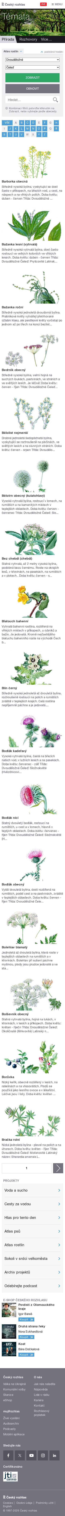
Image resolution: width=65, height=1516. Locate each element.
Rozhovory (28, 39)
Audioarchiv (11, 1423)
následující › (58, 1168)
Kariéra (38, 1400)
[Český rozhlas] (13, 4)
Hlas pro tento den (20, 1217)
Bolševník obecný (15, 1014)
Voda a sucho (16, 1190)
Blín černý (9, 688)
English (7, 1506)
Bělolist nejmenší (15, 433)
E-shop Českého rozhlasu (25, 1300)
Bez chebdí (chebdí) (17, 558)
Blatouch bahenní (15, 621)
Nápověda (41, 1389)
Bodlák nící (10, 818)
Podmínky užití (45, 1502)
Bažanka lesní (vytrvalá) (19, 244)
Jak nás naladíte (44, 1384)
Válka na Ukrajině (14, 1384)
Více (46, 39)
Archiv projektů (17, 1272)
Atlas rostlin (11, 51)
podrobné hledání (53, 52)
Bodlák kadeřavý (14, 751)
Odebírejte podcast (21, 1286)
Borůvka (8, 1077)
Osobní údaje (24, 1502)
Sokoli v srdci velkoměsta (26, 1258)
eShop (7, 1400)
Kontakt (39, 1405)
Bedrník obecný (14, 370)
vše (7, 122)
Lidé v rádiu (41, 1395)
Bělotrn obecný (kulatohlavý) (23, 495)
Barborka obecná (14, 181)
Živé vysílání (11, 1418)
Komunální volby (14, 1389)
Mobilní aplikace (14, 1434)
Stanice (8, 1395)
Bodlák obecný (13, 884)
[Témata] (32, 22)
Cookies (8, 1502)
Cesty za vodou (18, 1204)
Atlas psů (12, 1231)
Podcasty (9, 1429)
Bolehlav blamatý (15, 947)
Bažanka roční (12, 307)
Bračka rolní (11, 1139)
